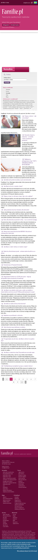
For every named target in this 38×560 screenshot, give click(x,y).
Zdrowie (5, 523)
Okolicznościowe (7, 503)
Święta (4, 522)
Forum (7, 91)
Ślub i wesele (22, 478)
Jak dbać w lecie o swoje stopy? (13, 186)
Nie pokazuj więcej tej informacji (27, 551)
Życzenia (15, 522)
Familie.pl (3, 113)
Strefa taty (21, 484)
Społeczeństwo (6, 500)
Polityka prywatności (20, 509)
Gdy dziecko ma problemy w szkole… (15, 327)
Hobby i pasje (6, 501)
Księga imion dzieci (7, 481)
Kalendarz (5, 488)
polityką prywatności (22, 548)
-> (22, 382)
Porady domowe (22, 487)
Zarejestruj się (15, 25)
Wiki (7, 95)
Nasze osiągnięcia (19, 507)
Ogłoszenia (21, 472)
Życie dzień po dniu (8, 498)
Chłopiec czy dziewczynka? (9, 479)
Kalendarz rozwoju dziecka (9, 482)
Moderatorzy (18, 501)
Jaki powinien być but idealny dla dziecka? (16, 210)
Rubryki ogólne (22, 476)
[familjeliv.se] (35, 2)
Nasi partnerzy (18, 506)
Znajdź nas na (27, 2)
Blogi (7, 96)
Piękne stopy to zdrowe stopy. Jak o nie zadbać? (18, 196)
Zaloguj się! (6, 25)
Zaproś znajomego (19, 504)
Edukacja (5, 487)
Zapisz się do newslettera (8, 27)
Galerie (15, 519)
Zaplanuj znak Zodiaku (8, 491)
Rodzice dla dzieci (7, 490)
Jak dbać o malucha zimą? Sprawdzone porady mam (19, 352)
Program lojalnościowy (20, 503)
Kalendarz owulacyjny (8, 472)
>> (25, 382)
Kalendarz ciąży (7, 475)
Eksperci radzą (22, 475)
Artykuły (8, 93)
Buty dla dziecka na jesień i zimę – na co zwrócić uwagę (20, 219)
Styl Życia (5, 525)
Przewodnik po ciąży (8, 473)
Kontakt (17, 497)
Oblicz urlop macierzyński (9, 478)
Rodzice (21, 481)
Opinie (4, 497)
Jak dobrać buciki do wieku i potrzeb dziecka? (17, 180)
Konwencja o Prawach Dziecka (13, 265)
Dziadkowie (21, 482)
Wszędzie (8, 89)
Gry (4, 485)
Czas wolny (5, 526)
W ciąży (5, 517)
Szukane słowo (7, 77)
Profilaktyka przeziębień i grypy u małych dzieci (18, 366)
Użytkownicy (22, 485)
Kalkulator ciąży (7, 476)
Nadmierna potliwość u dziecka (13, 315)
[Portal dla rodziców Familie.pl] (12, 14)
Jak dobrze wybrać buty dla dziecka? (15, 303)
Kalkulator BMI (6, 484)
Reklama (17, 498)
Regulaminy (18, 500)
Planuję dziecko (22, 479)
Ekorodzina (21, 473)
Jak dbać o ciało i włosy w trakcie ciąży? (15, 247)
